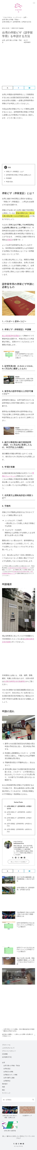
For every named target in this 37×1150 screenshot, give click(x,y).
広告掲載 (5, 1054)
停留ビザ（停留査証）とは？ (15, 171)
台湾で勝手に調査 (9, 1078)
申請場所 (9, 178)
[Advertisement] (18, 65)
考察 (3, 1087)
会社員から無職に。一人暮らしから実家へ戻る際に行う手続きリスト (17, 1035)
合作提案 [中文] (7, 1057)
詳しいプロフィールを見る (18, 862)
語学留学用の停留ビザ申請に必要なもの (18, 175)
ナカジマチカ (19, 1146)
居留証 (9, 239)
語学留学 (27, 42)
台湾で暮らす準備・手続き (11, 1065)
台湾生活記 (6, 1068)
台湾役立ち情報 (8, 1072)
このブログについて (8, 1048)
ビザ (26, 40)
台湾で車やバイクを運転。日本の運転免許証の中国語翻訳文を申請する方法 (19, 1030)
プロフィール (6, 1045)
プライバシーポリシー (9, 1051)
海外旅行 (5, 1084)
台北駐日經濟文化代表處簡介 (15, 681)
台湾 (3, 40)
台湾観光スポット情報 (10, 1075)
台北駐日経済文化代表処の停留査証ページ (19, 568)
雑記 (3, 1090)
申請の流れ (9, 182)
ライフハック (6, 1093)
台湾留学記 (6, 1081)
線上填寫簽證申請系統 (10, 335)
